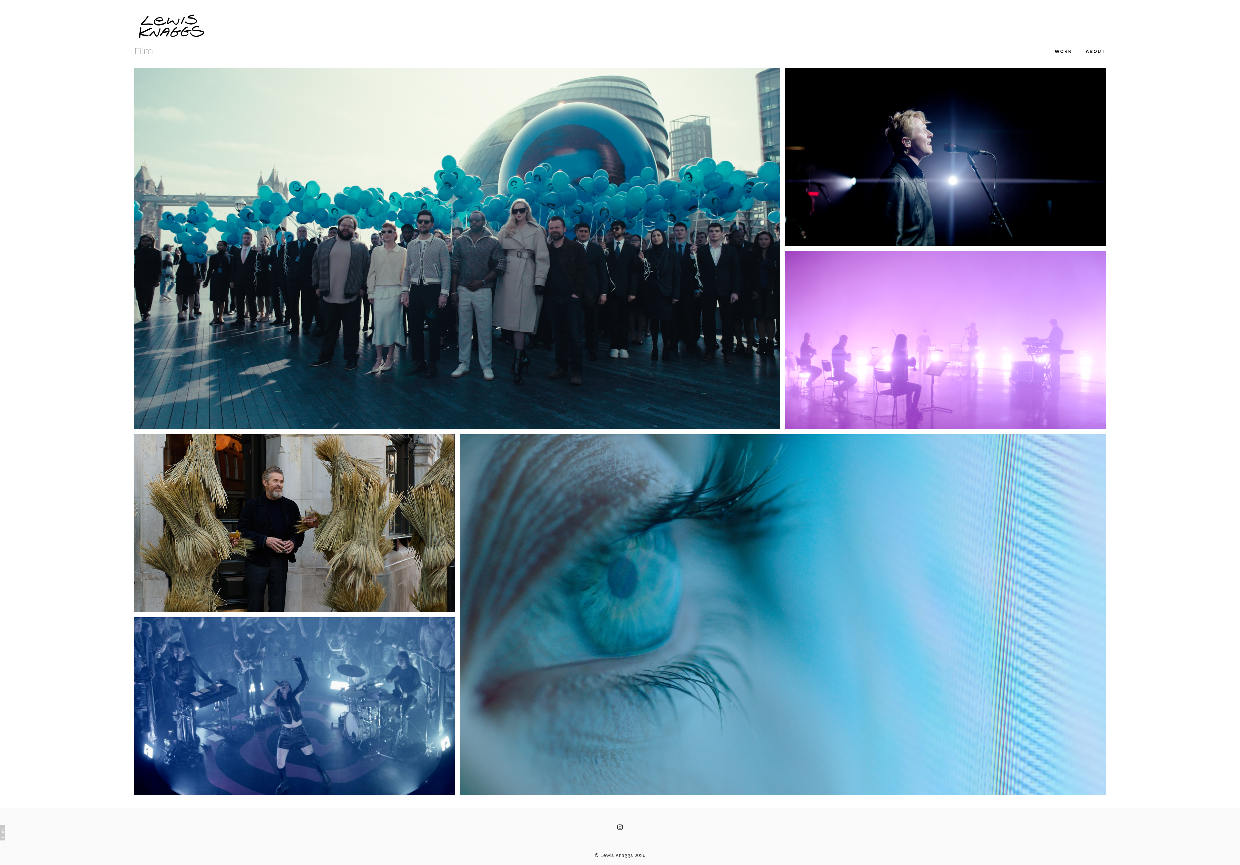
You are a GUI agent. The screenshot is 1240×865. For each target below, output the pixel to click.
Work (1063, 51)
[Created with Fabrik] (2, 832)
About (1096, 51)
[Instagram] (620, 827)
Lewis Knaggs (616, 855)
